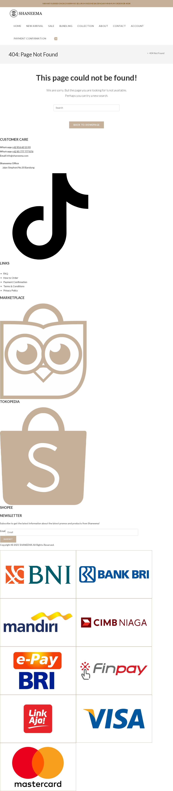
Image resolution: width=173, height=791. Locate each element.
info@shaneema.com (17, 155)
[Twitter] (6, 258)
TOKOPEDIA (10, 401)
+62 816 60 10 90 (21, 147)
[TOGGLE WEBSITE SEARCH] (63, 38)
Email (2, 531)
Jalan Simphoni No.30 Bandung (18, 167)
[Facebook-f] (1, 258)
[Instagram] (3, 258)
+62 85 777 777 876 (22, 151)
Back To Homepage (86, 124)
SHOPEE (6, 507)
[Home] (145, 53)
